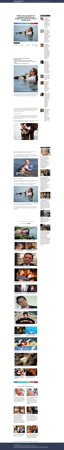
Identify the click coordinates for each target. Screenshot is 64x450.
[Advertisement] (32, 9)
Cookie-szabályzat (22, 445)
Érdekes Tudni (35, 1)
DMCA (35, 445)
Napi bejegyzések (46, 1)
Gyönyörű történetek (31, 221)
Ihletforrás (31, 1)
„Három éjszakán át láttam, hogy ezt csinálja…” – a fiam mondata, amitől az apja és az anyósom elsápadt (19, 435)
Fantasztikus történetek (25, 221)
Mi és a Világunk (40, 1)
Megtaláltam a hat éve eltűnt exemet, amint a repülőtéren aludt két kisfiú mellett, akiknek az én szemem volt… (45, 220)
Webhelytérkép (32, 445)
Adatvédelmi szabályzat (16, 445)
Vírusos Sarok (27, 1)
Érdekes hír (19, 221)
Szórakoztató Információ (19, 1)
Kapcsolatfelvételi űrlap (27, 445)
